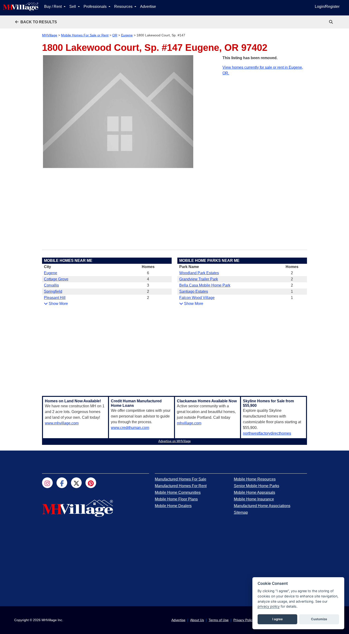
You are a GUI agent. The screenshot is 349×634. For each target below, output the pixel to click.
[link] (331, 22)
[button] (36, 22)
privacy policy (269, 606)
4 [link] (148, 279)
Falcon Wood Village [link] (197, 298)
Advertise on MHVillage (174, 441)
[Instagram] (47, 482)
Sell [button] (73, 7)
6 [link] (148, 273)
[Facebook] (62, 482)
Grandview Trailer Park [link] (198, 279)
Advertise (148, 7)
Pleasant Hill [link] (55, 298)
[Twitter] (76, 482)
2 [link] (148, 291)
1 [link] (292, 291)
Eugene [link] (50, 273)
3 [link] (148, 285)
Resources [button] (123, 7)
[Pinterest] (90, 482)
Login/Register (327, 7)
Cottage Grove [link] (56, 279)
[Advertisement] (264, 109)
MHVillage (49, 35)
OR (114, 35)
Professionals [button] (96, 7)
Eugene (127, 35)
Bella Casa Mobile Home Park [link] (204, 285)
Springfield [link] (53, 291)
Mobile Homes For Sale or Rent (84, 35)
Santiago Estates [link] (193, 291)
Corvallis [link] (51, 285)
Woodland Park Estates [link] (199, 273)
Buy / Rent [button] (53, 7)
